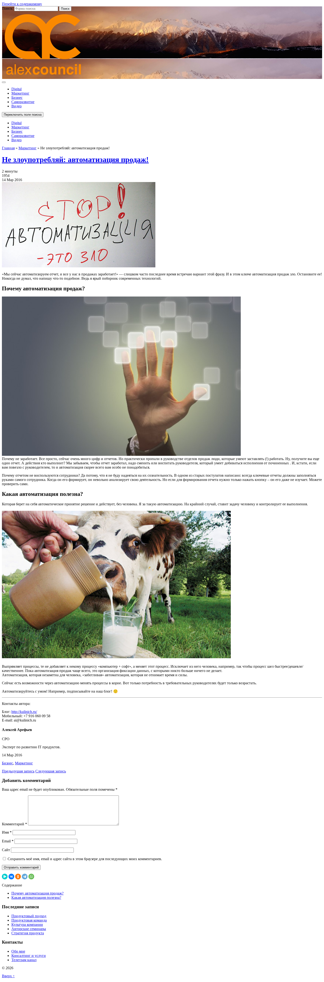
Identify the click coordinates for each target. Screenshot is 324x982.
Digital (16, 89)
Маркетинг (20, 93)
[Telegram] (25, 876)
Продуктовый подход (28, 916)
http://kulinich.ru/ (24, 712)
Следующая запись (50, 771)
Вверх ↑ (8, 976)
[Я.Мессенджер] (5, 876)
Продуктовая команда (29, 920)
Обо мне (18, 951)
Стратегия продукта (27, 933)
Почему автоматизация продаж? (37, 893)
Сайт (6, 850)
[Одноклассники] (18, 876)
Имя (7, 832)
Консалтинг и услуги (28, 956)
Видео (16, 106)
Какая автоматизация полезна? (36, 897)
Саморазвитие (22, 102)
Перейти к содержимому (22, 4)
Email (8, 841)
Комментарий (14, 824)
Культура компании (27, 925)
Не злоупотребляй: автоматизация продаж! (75, 159)
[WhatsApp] (31, 876)
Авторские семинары (28, 929)
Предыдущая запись (18, 771)
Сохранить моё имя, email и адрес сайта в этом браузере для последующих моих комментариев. (85, 859)
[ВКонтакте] (11, 876)
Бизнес (17, 98)
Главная (8, 148)
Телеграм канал (24, 960)
